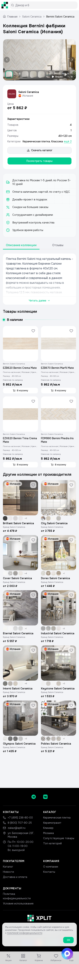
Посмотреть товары (39, 161)
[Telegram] (33, 796)
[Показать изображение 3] (25, 74)
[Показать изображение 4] (33, 74)
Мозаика (48, 833)
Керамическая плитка (36, 141)
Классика (57, 141)
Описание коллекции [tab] (21, 245)
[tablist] (39, 245)
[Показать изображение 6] (49, 74)
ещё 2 (68, 141)
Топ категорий (52, 843)
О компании (50, 866)
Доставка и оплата (15, 877)
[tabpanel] (39, 279)
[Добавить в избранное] (33, 330)
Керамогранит (52, 822)
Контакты (49, 871)
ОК (68, 940)
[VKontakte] (45, 796)
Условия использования (18, 903)
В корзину (22, 390)
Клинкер (48, 828)
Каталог (8, 866)
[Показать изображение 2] (17, 74)
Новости (8, 871)
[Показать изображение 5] (41, 74)
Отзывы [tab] (57, 245)
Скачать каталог (41, 150)
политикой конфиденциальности (24, 933)
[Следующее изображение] (71, 59)
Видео (59, 76)
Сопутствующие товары (58, 838)
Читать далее (37, 300)
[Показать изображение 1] (9, 74)
